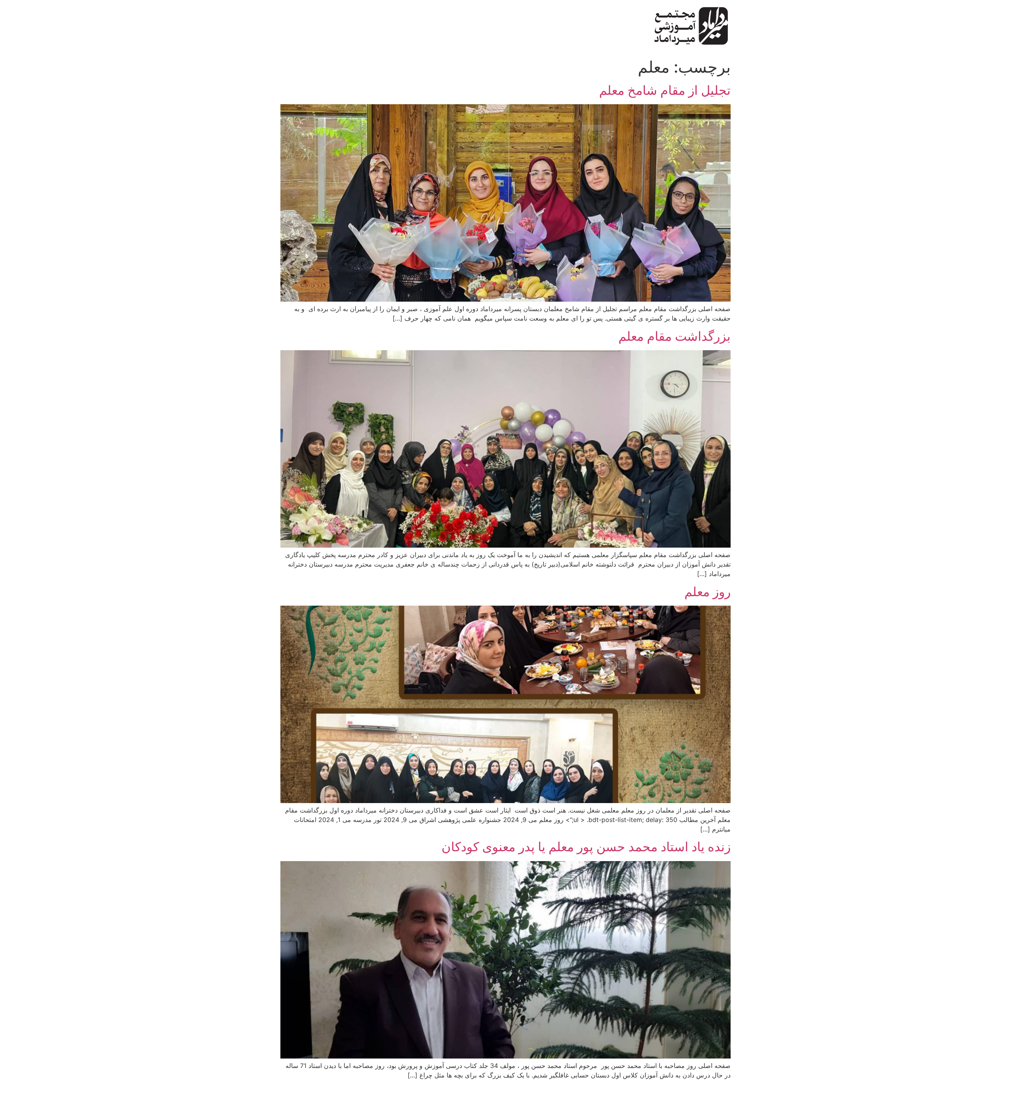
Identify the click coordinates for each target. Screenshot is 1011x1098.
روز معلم (707, 591)
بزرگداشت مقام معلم (674, 336)
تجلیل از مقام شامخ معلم (665, 90)
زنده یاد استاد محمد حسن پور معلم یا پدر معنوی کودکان (586, 846)
